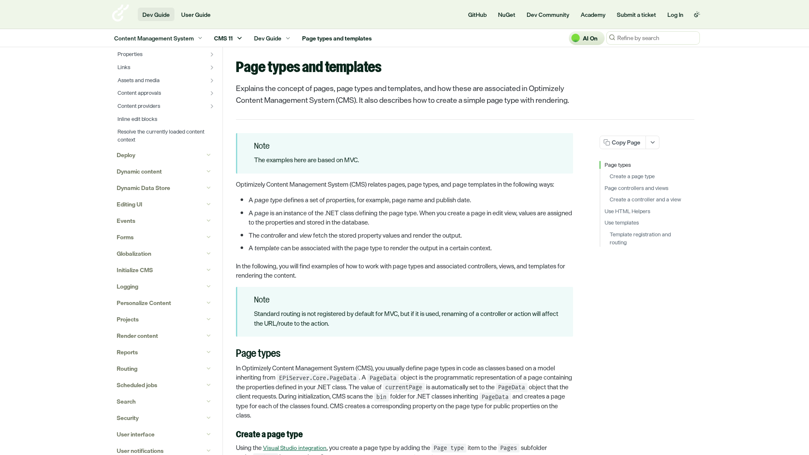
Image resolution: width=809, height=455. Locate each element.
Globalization (134, 253)
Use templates (622, 223)
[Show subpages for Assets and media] (212, 80)
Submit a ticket (636, 14)
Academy (593, 14)
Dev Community (548, 14)
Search (126, 401)
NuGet (506, 14)
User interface (136, 434)
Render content (137, 335)
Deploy (126, 155)
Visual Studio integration (295, 447)
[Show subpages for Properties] (212, 54)
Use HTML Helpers (627, 211)
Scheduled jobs (137, 385)
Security (128, 418)
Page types (618, 165)
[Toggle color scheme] (697, 14)
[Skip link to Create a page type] (230, 435)
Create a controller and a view (645, 199)
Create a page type (632, 176)
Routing (127, 368)
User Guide (196, 14)
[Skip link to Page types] (230, 354)
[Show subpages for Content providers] (212, 106)
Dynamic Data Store (143, 188)
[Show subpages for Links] (212, 67)
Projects (128, 319)
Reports (127, 352)
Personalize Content (144, 303)
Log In (675, 14)
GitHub (477, 14)
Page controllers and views (636, 188)
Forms (125, 237)
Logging (127, 286)
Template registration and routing (640, 238)
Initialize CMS (135, 270)
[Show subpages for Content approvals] (212, 93)
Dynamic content (139, 171)
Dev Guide (156, 14)
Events (126, 220)
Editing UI (129, 204)
